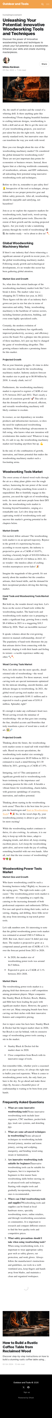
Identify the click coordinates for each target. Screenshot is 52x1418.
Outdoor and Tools (16, 4)
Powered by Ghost (26, 1398)
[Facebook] (28, 1387)
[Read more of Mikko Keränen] (6, 60)
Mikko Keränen (11, 67)
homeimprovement (12, 14)
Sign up (27, 1392)
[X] (24, 1387)
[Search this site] (42, 4)
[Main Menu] (48, 4)
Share (44, 64)
